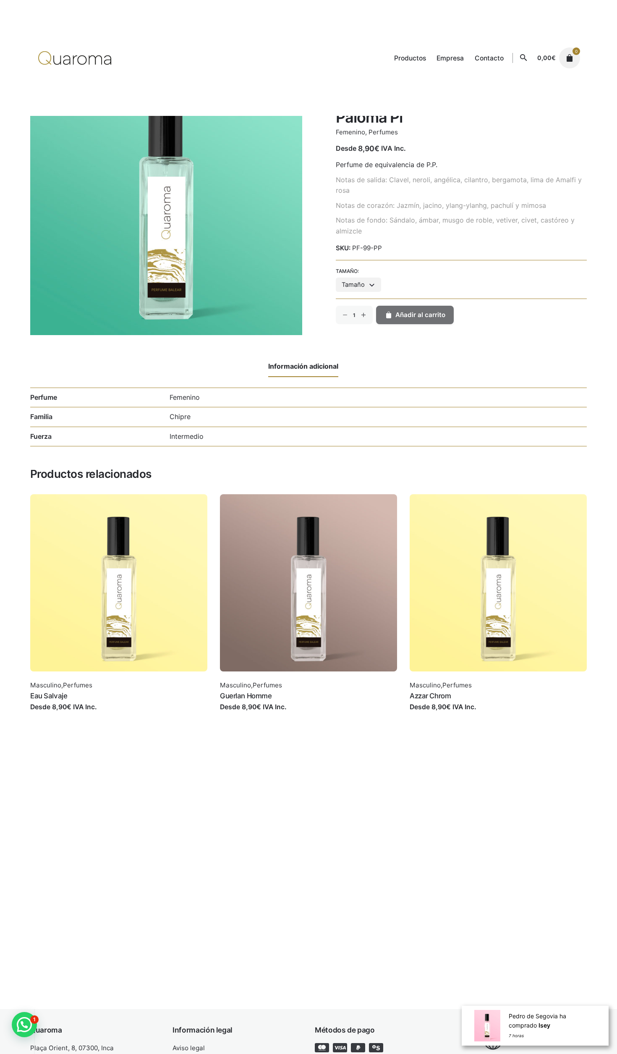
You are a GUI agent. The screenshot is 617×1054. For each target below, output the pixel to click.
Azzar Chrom (430, 696)
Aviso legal (189, 1048)
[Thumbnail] (74, 58)
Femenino (350, 132)
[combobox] (358, 285)
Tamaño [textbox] (353, 284)
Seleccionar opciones (64, 715)
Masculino (45, 685)
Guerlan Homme (246, 696)
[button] (24, 1024)
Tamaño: (347, 271)
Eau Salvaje (48, 696)
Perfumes (383, 132)
